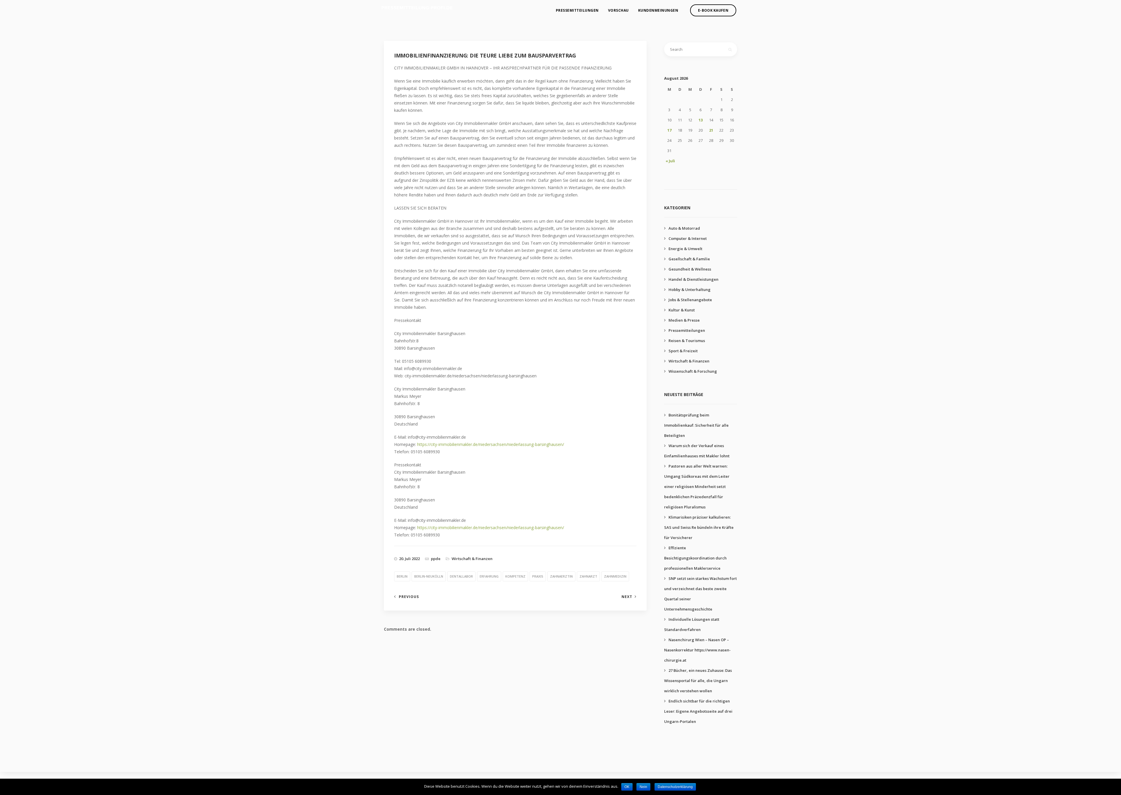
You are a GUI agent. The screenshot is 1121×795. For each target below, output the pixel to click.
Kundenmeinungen (658, 10)
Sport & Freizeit (683, 350)
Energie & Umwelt (685, 248)
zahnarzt (588, 576)
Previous (409, 596)
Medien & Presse (684, 320)
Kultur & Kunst (682, 310)
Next (627, 596)
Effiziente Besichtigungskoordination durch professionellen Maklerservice (695, 558)
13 (701, 120)
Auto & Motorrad (684, 228)
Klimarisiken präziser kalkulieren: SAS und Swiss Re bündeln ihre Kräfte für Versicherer (699, 527)
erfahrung (489, 576)
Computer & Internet (688, 238)
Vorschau (618, 10)
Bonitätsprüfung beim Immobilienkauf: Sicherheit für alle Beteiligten (696, 425)
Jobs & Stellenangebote (690, 299)
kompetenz (515, 576)
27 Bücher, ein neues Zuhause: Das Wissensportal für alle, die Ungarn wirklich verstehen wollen (698, 680)
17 (669, 130)
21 (711, 130)
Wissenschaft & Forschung (693, 371)
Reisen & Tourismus (687, 340)
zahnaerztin (561, 576)
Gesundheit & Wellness (690, 269)
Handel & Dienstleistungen (693, 279)
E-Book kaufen (713, 10)
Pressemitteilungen (577, 10)
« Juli (670, 160)
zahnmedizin (615, 576)
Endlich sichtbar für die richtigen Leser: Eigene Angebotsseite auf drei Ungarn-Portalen (698, 711)
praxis (537, 576)
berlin (402, 576)
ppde (436, 558)
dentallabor (461, 576)
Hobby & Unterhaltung (690, 289)
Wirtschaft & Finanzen (472, 558)
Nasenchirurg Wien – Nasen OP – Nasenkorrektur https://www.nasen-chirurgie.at (697, 650)
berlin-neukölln (428, 576)
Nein (643, 787)
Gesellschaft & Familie (689, 258)
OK (626, 787)
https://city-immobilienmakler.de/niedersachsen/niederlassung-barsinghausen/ (490, 444)
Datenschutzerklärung (675, 787)
